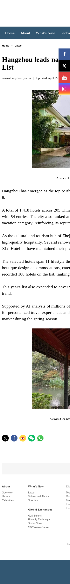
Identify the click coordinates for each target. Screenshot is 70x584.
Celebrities (8, 500)
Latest (31, 492)
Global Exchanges (40, 509)
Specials (33, 500)
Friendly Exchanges (39, 519)
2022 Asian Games (39, 527)
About (6, 486)
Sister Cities (35, 523)
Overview (7, 492)
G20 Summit (35, 515)
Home (5, 45)
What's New (36, 486)
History (6, 496)
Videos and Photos (39, 496)
